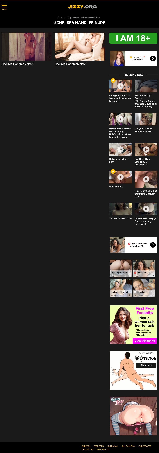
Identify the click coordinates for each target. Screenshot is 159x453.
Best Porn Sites (128, 446)
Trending (113, 80)
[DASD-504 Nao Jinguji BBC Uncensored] (146, 149)
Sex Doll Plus (87, 449)
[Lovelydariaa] (120, 177)
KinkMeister (112, 446)
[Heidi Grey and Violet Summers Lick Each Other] (146, 179)
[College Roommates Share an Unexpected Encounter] (120, 86)
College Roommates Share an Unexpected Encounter (120, 98)
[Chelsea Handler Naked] (26, 47)
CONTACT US (103, 449)
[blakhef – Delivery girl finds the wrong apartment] (146, 209)
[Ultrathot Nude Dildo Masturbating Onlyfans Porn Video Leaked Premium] (120, 119)
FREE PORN (99, 446)
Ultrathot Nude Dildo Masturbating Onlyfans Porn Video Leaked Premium (120, 132)
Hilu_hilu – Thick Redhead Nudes (143, 130)
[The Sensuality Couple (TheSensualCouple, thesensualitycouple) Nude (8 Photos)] (146, 86)
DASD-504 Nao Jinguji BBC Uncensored (143, 162)
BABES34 (86, 446)
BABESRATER (145, 446)
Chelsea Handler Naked (17, 64)
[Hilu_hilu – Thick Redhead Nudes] (146, 119)
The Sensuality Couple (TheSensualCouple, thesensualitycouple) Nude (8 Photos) (146, 101)
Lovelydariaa (115, 186)
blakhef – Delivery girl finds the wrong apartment (146, 221)
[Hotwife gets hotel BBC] (120, 149)
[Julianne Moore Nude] (120, 209)
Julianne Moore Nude (120, 218)
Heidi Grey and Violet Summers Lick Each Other (146, 194)
